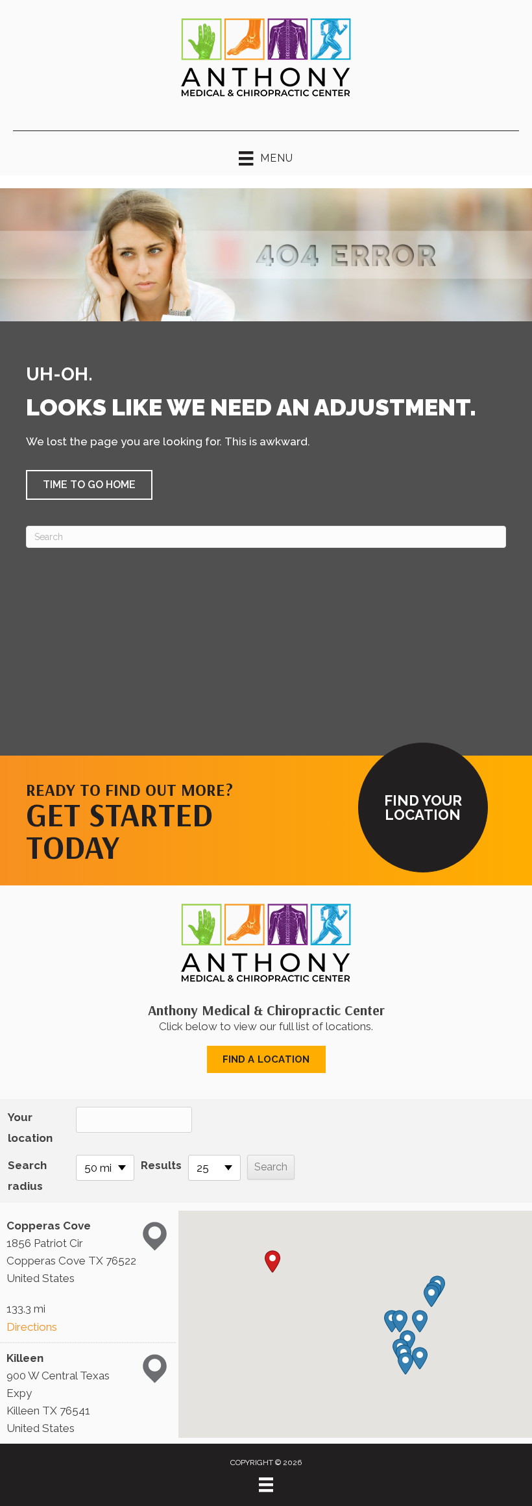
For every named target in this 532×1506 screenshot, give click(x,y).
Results (161, 1165)
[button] (89, 485)
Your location (30, 1127)
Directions (31, 1326)
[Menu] (266, 1484)
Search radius (27, 1175)
